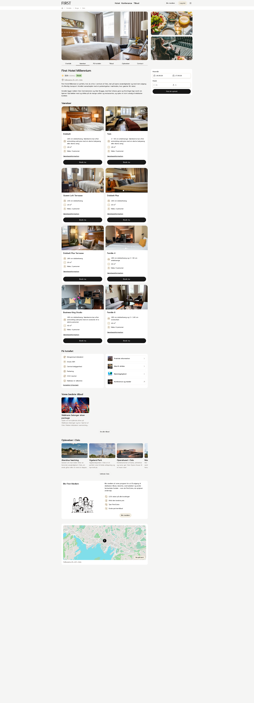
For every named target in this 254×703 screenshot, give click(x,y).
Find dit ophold (171, 91)
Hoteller (69, 8)
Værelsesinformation (71, 156)
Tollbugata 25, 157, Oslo (73, 80)
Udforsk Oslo (104, 474)
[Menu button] (190, 3)
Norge (77, 8)
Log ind (182, 3)
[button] (105, 541)
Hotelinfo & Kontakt (70, 385)
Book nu (82, 162)
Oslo (83, 8)
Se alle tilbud (104, 432)
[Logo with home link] (78, 3)
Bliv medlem (170, 3)
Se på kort (140, 557)
